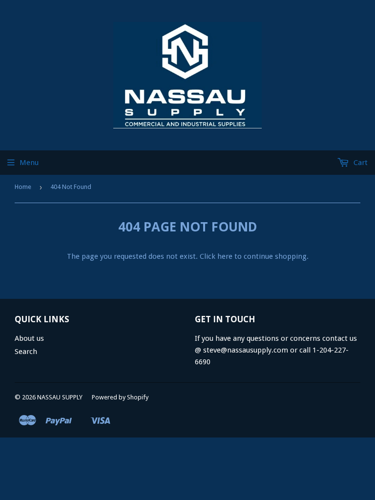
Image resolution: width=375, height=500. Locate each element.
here (224, 256)
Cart (360, 162)
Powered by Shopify (120, 397)
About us (29, 338)
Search (26, 351)
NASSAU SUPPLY (60, 397)
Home (23, 186)
